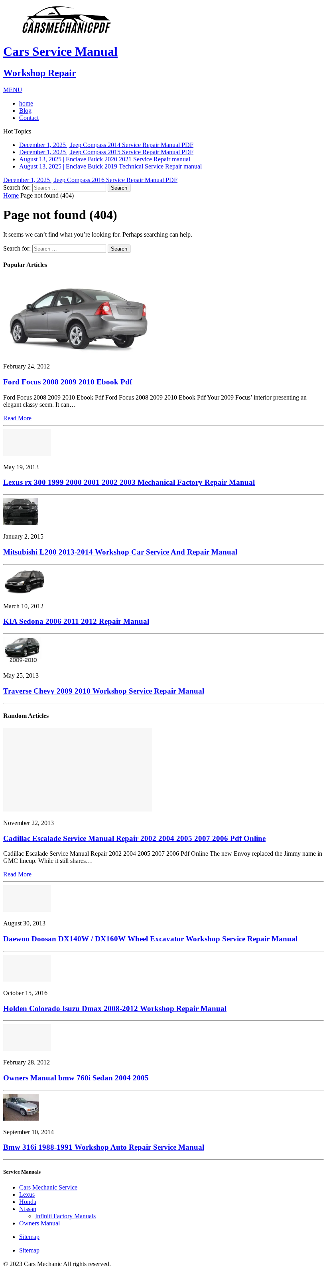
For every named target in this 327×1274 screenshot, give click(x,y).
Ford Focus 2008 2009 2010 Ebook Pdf (67, 379)
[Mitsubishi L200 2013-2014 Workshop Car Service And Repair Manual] (20, 520)
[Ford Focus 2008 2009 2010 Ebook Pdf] (77, 350)
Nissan (27, 1206)
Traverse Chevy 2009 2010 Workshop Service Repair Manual (103, 688)
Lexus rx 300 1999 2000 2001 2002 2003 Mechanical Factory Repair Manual (129, 479)
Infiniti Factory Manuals (65, 1213)
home (26, 103)
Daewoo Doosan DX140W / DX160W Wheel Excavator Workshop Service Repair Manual (150, 936)
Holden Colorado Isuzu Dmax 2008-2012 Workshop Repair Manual (115, 1005)
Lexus (27, 1191)
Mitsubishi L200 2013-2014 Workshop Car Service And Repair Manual (120, 549)
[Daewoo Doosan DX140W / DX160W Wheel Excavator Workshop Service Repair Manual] (27, 907)
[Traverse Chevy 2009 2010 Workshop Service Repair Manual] (22, 659)
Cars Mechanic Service (48, 1184)
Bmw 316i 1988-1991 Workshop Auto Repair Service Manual (103, 1144)
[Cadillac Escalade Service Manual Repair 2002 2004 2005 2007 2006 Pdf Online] (77, 806)
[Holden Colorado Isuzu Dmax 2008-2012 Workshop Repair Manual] (27, 976)
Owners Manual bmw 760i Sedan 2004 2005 (76, 1075)
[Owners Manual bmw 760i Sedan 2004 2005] (27, 1046)
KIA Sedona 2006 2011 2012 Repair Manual (76, 618)
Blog (25, 110)
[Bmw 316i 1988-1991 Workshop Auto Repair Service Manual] (21, 1115)
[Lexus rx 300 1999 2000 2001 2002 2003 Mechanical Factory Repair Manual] (27, 450)
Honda (27, 1199)
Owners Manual (39, 1220)
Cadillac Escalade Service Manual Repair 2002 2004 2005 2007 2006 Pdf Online (134, 835)
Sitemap (29, 1234)
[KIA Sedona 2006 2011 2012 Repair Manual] (24, 589)
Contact (29, 117)
